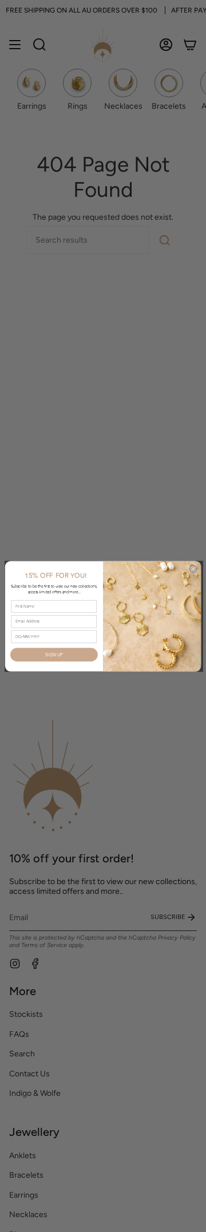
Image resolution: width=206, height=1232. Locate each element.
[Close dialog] (193, 568)
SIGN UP (54, 654)
